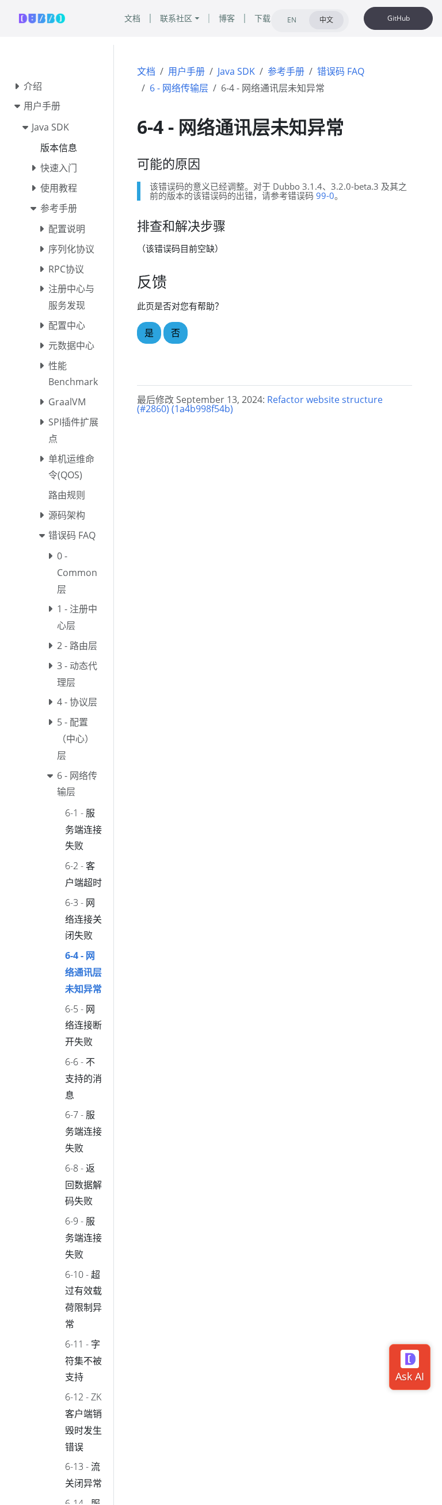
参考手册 (286, 71)
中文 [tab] (326, 20)
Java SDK (236, 71)
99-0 (325, 195)
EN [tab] (291, 20)
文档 (146, 71)
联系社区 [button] (176, 18)
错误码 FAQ (340, 71)
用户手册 (186, 71)
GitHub (398, 18)
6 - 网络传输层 (179, 88)
